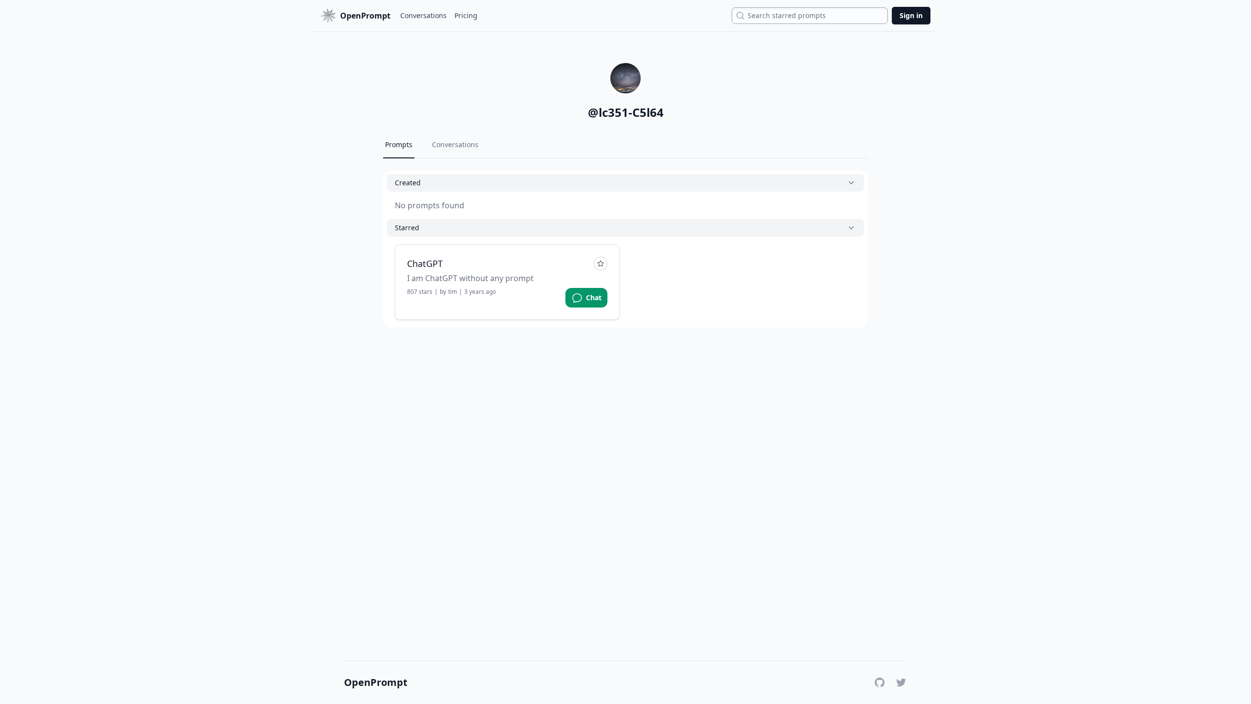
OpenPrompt (376, 682)
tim (452, 292)
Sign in (911, 15)
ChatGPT (425, 263)
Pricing (465, 15)
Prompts (398, 144)
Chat (594, 297)
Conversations (423, 15)
